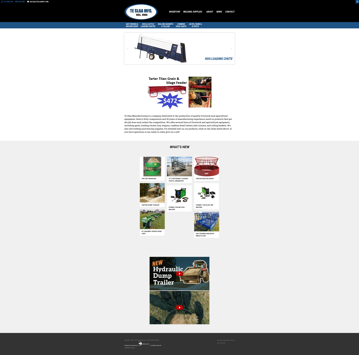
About (209, 11)
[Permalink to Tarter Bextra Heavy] (206, 166)
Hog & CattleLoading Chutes (148, 25)
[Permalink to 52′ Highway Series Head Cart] (152, 219)
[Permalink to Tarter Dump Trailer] (152, 193)
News (219, 11)
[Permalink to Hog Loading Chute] (179, 48)
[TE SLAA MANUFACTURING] (141, 12)
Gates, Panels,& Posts (195, 25)
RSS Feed (127, 347)
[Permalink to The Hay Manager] (152, 166)
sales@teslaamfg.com (39, 2)
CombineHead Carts (181, 25)
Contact (230, 11)
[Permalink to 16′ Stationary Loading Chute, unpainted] (179, 166)
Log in (133, 347)
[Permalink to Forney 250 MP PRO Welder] (179, 195)
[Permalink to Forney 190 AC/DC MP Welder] (206, 193)
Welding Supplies (192, 11)
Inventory (174, 11)
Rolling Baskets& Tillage (165, 25)
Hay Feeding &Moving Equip (132, 25)
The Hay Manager (149, 179)
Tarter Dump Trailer (150, 205)
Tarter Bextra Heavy (205, 179)
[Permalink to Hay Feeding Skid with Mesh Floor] (206, 221)
